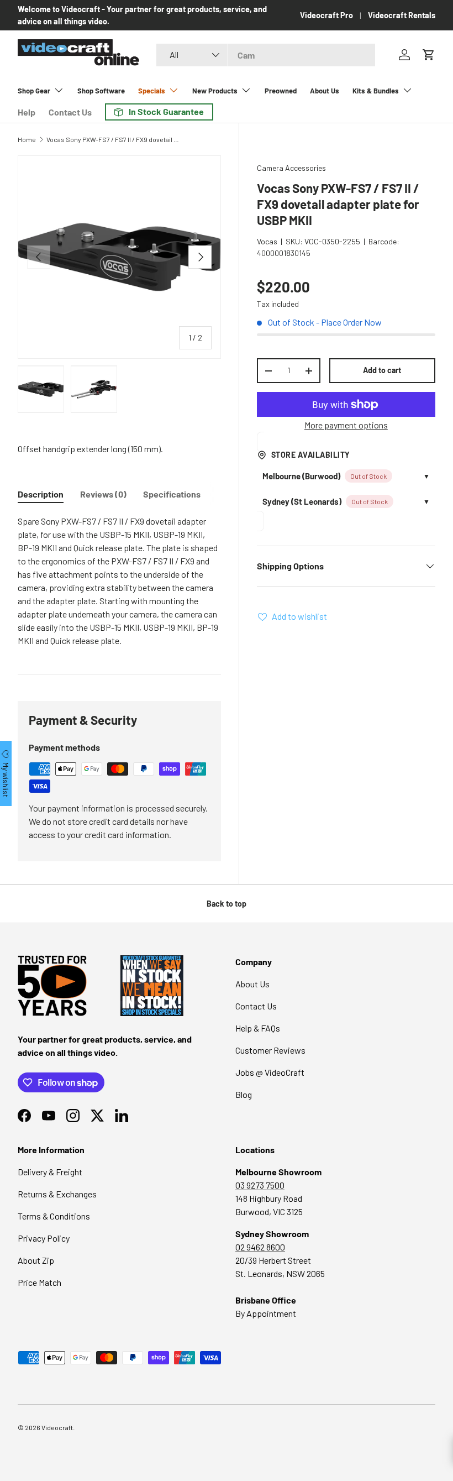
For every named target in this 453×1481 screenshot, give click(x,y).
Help (26, 112)
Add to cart (382, 370)
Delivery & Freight (50, 1171)
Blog (243, 1094)
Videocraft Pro (326, 15)
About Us (324, 90)
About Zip (36, 1260)
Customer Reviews (270, 1050)
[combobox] (265, 55)
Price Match (39, 1282)
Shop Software (101, 90)
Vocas (267, 241)
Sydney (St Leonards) (301, 501)
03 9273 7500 (260, 1185)
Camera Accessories (291, 167)
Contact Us (70, 112)
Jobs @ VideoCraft (269, 1072)
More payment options (346, 425)
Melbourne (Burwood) (301, 476)
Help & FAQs (257, 1028)
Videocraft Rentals (401, 15)
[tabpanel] (119, 581)
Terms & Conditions (54, 1216)
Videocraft (57, 1427)
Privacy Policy (44, 1238)
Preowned (281, 90)
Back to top (226, 903)
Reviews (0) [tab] (103, 494)
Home (27, 139)
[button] (429, 55)
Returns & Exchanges (57, 1194)
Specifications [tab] (172, 494)
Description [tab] (41, 494)
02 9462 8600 (260, 1247)
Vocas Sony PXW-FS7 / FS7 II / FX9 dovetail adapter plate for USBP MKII (112, 139)
